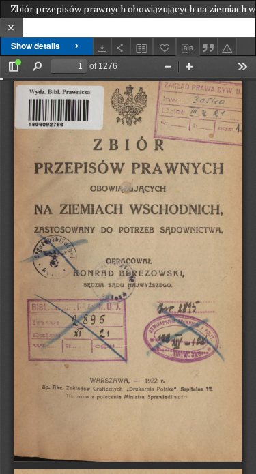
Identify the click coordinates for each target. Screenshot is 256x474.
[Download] (102, 47)
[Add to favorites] (164, 47)
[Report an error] (227, 47)
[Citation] (208, 47)
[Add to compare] (142, 47)
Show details (35, 46)
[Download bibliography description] (187, 47)
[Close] (11, 27)
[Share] (120, 47)
